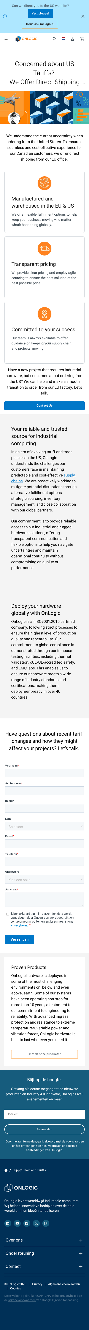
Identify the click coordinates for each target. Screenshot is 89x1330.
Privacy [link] (37, 1284)
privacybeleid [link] (69, 1296)
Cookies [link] (15, 1288)
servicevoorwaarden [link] (22, 1300)
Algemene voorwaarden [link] (64, 1284)
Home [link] (6, 1170)
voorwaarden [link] (75, 1141)
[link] (26, 39)
